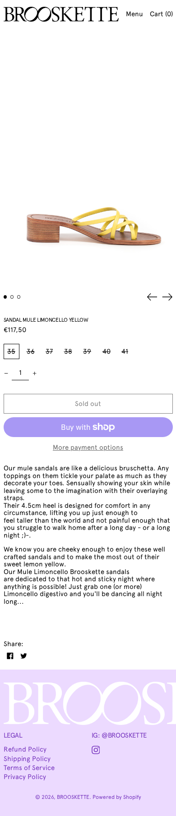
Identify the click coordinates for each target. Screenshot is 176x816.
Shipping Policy (27, 759)
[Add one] (35, 373)
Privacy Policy (25, 777)
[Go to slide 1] (5, 297)
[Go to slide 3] (19, 297)
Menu (134, 14)
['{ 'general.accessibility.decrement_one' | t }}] (6, 373)
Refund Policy (25, 749)
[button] (88, 157)
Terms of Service (29, 768)
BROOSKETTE (73, 797)
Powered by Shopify (117, 797)
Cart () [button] (161, 14)
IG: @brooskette (119, 735)
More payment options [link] (88, 447)
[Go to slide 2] (12, 297)
